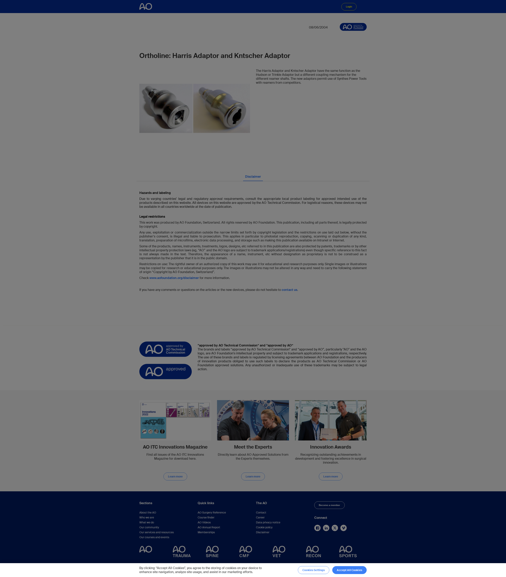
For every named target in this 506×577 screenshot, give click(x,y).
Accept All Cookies (349, 570)
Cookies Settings (313, 570)
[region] (253, 570)
